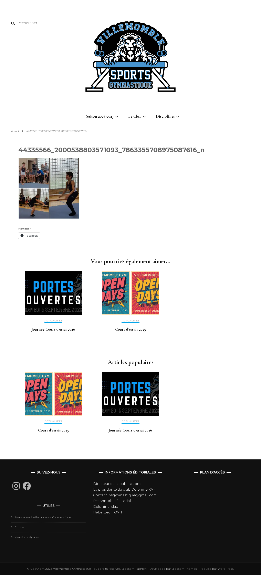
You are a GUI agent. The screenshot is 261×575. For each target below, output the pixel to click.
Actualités (53, 320)
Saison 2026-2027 (100, 116)
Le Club (135, 116)
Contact (20, 527)
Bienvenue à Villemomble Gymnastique (42, 517)
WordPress (225, 569)
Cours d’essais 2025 (130, 329)
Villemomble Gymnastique (72, 569)
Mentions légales (26, 537)
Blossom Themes (184, 569)
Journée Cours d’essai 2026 (53, 329)
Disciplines (165, 116)
